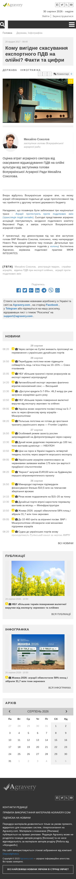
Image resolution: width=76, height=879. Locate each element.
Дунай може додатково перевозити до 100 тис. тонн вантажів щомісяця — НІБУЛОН (42, 444)
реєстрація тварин (48, 266)
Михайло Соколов (36, 139)
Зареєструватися (63, 16)
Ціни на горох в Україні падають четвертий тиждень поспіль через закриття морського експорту (42, 453)
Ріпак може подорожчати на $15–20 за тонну (44, 496)
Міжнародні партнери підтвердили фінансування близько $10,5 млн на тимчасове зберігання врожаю (39, 488)
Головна (7, 32)
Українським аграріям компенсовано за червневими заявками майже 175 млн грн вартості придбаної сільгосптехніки (41, 463)
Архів (10, 703)
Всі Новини (65, 543)
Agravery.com (26, 858)
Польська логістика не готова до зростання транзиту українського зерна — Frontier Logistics (40, 423)
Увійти (46, 16)
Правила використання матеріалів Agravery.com (37, 812)
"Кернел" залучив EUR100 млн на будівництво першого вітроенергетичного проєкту (42, 474)
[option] (38, 101)
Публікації (15, 556)
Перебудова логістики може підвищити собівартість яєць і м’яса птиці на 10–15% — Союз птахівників (41, 365)
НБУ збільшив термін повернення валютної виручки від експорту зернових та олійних (40, 402)
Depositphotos (11, 853)
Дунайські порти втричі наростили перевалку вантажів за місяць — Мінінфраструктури (41, 503)
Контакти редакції (15, 807)
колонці (54, 246)
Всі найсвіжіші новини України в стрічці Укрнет (38, 869)
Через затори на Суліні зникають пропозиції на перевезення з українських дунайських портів (42, 351)
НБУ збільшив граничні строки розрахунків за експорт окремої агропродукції (41, 375)
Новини (12, 336)
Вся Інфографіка (59, 687)
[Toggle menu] (72, 24)
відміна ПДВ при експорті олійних (33, 270)
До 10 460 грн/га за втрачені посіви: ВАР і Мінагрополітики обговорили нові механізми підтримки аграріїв (39, 523)
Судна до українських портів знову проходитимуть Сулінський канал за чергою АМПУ (41, 533)
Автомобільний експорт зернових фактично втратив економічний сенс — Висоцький (40, 384)
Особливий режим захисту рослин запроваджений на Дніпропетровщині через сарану (41, 435)
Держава (10, 70)
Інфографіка (30, 70)
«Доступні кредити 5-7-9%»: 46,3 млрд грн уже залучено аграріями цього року (42, 393)
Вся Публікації (61, 614)
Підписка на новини (17, 817)
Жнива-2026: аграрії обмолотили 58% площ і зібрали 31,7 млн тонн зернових (41, 512)
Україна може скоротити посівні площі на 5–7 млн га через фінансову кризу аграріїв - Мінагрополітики (41, 412)
